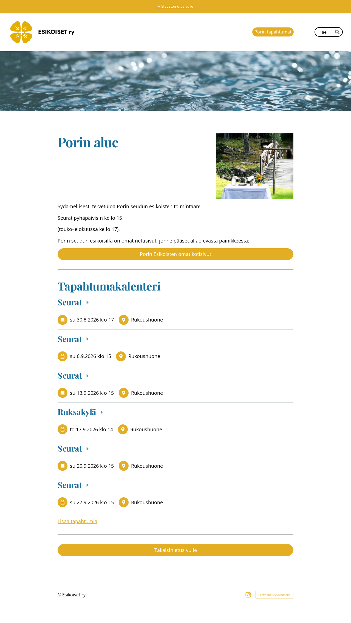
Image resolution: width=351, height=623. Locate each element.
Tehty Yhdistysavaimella (274, 595)
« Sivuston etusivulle (175, 6)
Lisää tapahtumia (77, 521)
